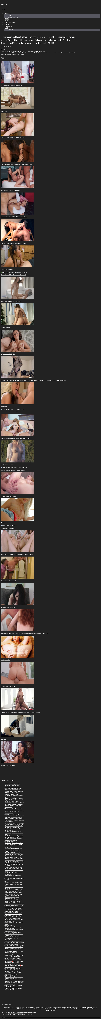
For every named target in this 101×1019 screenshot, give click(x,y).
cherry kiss (3, 739)
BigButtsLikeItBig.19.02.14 (8, 686)
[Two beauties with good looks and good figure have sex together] (17, 551)
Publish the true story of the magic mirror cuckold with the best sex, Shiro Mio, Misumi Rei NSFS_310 (14, 894)
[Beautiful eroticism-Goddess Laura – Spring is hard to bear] (17, 435)
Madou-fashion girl (10, 841)
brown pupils (4, 111)
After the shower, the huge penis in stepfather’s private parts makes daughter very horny (24, 51)
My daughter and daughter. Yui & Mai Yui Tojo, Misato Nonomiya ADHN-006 (13, 850)
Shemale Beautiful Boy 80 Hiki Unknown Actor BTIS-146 (13, 876)
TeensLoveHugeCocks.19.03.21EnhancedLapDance (14, 217)
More (6, 28)
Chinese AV (11, 15)
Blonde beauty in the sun (7, 464)
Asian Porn (8, 13)
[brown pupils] (17, 108)
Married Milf (8, 26)
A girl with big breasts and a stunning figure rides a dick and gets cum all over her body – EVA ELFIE (14, 955)
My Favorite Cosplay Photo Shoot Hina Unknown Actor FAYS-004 (13, 913)
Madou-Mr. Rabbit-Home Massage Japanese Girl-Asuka (14, 930)
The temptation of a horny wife (8, 581)
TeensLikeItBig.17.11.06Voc (8, 765)
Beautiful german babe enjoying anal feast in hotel (13, 243)
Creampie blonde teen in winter (8, 496)
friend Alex (8, 847)
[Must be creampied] (17, 520)
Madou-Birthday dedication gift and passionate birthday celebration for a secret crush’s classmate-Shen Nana (14, 797)
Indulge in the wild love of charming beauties (12, 301)
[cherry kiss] (17, 736)
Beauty (7, 19)
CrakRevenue (21, 1014)
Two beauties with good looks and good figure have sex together (17, 554)
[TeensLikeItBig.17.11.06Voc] (17, 762)
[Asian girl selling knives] (17, 267)
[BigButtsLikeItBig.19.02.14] (17, 683)
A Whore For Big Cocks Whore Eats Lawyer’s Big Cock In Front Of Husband (20, 712)
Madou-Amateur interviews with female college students (13, 839)
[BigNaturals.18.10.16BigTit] (17, 351)
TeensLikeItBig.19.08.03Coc (8, 607)
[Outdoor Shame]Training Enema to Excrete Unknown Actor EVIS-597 (14, 977)
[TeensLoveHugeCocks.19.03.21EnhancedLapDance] (17, 214)
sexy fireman (4, 406)
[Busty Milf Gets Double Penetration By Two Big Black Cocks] (17, 161)
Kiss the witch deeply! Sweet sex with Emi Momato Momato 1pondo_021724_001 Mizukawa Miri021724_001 (13, 987)
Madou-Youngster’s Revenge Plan (13, 941)
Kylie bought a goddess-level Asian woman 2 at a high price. (14, 952)
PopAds (15, 1014)
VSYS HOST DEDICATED (15, 1013)
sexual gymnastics (5, 660)
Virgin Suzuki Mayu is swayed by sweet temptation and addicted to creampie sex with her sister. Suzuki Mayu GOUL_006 (14, 869)
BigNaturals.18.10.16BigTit (8, 354)
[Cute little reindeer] (17, 325)
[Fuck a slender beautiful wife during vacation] (17, 187)
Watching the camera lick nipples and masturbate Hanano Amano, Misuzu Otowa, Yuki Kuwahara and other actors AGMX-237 (14, 947)
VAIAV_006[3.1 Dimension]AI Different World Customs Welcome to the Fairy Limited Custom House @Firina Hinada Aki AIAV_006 (14, 855)
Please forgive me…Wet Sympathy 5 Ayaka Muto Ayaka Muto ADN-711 (14, 823)
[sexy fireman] (17, 404)
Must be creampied (5, 522)
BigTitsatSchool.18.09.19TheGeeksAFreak (11, 85)
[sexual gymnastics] (17, 657)
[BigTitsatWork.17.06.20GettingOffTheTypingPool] (17, 135)
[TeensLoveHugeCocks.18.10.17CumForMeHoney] (14, 467)
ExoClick (9, 1014)
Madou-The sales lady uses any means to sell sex (13, 927)
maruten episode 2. (10, 925)
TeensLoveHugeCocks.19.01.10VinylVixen (12, 412)
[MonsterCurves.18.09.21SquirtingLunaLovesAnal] (14, 272)
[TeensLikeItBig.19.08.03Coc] (17, 604)
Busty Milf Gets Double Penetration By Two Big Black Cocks (16, 164)
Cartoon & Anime (10, 22)
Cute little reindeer (5, 327)
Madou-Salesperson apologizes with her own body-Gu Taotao (14, 836)
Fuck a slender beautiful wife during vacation (12, 190)
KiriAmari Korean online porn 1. (13, 794)
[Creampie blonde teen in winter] (17, 493)
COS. (6, 881)
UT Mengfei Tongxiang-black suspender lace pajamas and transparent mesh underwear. (12, 785)
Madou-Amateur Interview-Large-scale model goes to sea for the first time (14, 833)
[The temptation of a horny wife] (17, 578)
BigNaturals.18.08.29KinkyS (8, 528)
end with (7, 939)
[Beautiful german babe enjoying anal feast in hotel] (17, 240)
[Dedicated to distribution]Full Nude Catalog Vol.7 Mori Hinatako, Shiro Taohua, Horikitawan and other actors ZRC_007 (14, 828)
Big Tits (7, 21)
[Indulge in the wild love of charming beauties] (17, 298)
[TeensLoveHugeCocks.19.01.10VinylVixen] (12, 409)
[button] (3, 33)
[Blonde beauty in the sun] (17, 462)
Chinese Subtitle (13, 17)
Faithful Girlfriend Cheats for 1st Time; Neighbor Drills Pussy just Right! (13, 884)
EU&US (7, 24)
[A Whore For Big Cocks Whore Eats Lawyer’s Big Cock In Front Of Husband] (17, 710)
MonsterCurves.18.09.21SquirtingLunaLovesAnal (13, 275)
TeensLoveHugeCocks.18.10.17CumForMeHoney (13, 470)
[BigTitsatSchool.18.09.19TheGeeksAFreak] (17, 82)
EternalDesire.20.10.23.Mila (12, 814)
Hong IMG (10, 30)
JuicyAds (28, 1014)
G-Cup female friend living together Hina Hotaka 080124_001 (14, 890)
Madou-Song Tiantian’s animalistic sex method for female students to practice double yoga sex (14, 844)
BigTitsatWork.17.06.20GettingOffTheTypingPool (13, 137)
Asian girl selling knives (7, 269)
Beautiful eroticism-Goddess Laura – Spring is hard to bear (15, 438)
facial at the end (9, 813)
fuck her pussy (9, 975)
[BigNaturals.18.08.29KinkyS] (8, 525)
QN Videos (4, 4)
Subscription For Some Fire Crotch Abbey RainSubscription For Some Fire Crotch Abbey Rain (24, 633)
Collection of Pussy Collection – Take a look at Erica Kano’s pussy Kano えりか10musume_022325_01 (14, 810)
